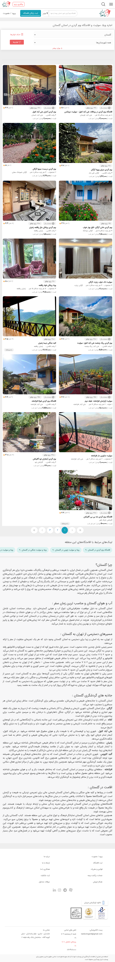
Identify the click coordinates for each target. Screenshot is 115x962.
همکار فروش (97, 881)
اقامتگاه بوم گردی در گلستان (99, 550)
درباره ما (47, 856)
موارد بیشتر (57, 48)
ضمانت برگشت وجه (95, 875)
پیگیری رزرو (18, 4)
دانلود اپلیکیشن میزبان (93, 902)
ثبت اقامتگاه (97, 862)
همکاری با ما (45, 869)
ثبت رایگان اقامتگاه (30, 13)
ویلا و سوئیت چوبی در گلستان (67, 550)
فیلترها (16, 42)
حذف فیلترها (15, 34)
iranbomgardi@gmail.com (91, 933)
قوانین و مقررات (96, 869)
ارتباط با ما (46, 862)
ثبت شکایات (45, 875)
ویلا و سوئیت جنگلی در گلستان (34, 550)
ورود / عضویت (9, 13)
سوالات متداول (44, 881)
